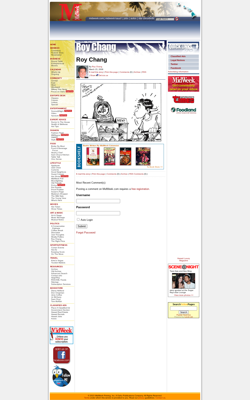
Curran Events (57, 248)
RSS (144, 72)
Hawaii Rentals (57, 314)
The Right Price (58, 241)
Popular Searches (184, 315)
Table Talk (55, 157)
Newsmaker (56, 55)
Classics (54, 98)
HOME (53, 44)
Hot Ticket (55, 207)
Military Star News (59, 89)
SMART (54, 137)
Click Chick (56, 168)
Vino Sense (56, 159)
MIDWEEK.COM (96, 18)
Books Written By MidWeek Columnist (101, 145)
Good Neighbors (58, 172)
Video (53, 113)
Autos (53, 318)
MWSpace (55, 135)
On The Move (57, 254)
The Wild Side (57, 196)
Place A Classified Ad (60, 308)
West (53, 85)
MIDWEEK (55, 48)
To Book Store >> (155, 167)
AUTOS (133, 18)
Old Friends (56, 183)
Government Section (60, 310)
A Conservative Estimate (58, 227)
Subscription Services (61, 284)
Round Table (57, 61)
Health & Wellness (59, 124)
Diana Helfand (57, 291)
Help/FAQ (55, 278)
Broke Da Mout (58, 146)
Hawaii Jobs (56, 316)
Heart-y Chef (56, 153)
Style (53, 140)
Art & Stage (56, 215)
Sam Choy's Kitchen (60, 155)
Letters (54, 102)
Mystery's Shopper (59, 194)
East (53, 83)
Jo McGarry (56, 297)
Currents (55, 170)
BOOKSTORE (56, 288)
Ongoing (55, 74)
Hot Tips (55, 126)
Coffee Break (57, 230)
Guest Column (57, 174)
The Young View (58, 198)
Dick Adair (55, 232)
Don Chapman (57, 293)
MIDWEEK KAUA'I (113, 18)
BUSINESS (55, 59)
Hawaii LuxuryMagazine (183, 259)
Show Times (56, 209)
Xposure (55, 116)
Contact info (56, 275)
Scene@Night (57, 111)
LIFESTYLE (55, 163)
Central (54, 81)
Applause (55, 165)
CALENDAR (55, 69)
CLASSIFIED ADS (58, 305)
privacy (141, 398)
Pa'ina (54, 185)
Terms (86, 398)
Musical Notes (57, 220)
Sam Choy (56, 299)
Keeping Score (58, 252)
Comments (124, 72)
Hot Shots (55, 176)
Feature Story (57, 53)
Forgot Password (85, 232)
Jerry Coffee (56, 295)
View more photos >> (183, 295)
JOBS (126, 18)
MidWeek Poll (57, 179)
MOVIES (54, 204)
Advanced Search (59, 273)
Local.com (189, 317)
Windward (55, 87)
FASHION (54, 130)
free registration (140, 188)
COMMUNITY (56, 78)
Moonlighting (57, 181)
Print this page (111, 72)
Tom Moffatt (56, 301)
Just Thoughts (57, 235)
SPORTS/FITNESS (58, 245)
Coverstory (56, 50)
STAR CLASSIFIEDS (146, 18)
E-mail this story (96, 72)
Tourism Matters (58, 263)
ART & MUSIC (56, 213)
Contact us (160, 398)
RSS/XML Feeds (58, 280)
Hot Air (54, 250)
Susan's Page (57, 192)
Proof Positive (57, 189)
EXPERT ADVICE (58, 119)
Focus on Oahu (58, 92)
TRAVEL (54, 258)
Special (54, 104)
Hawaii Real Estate (59, 312)
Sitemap (55, 282)
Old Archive (56, 271)
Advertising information (178, 72)
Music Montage (58, 217)
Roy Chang (56, 239)
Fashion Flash (57, 133)
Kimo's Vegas (57, 260)
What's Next (56, 200)
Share (93, 75)
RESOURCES (56, 266)
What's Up (55, 72)
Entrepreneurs (57, 63)
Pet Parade (56, 187)
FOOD (53, 144)
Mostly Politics (57, 237)
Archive (54, 269)
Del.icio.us (103, 75)
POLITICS (54, 223)
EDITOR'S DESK (57, 95)
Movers (54, 66)
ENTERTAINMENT (58, 108)
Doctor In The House (60, 122)
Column (54, 100)
